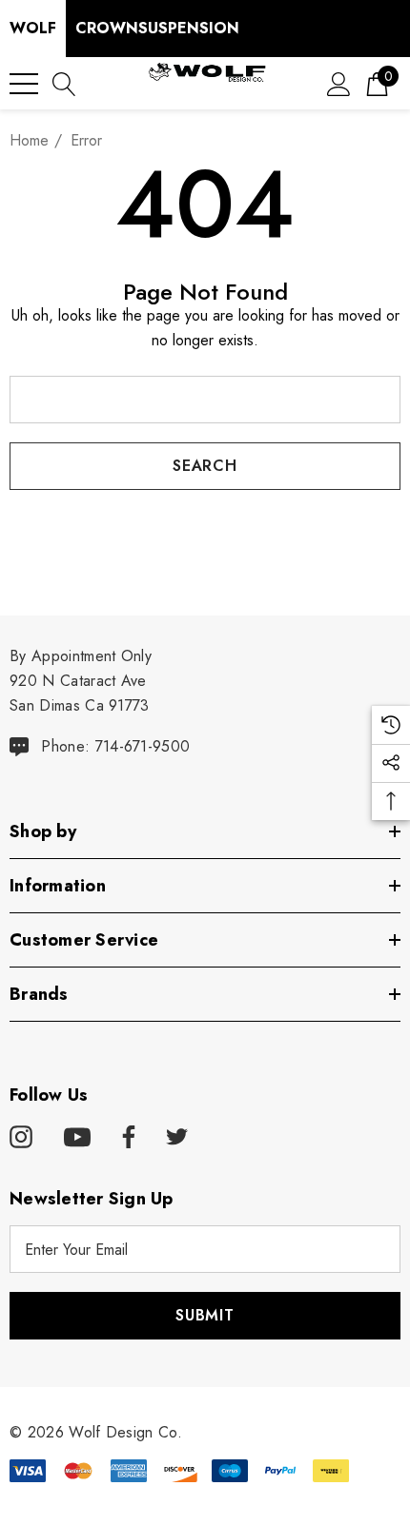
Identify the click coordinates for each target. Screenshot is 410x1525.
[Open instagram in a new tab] (21, 1137)
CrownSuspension (157, 28)
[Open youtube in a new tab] (77, 1137)
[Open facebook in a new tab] (125, 1137)
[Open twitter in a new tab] (177, 1137)
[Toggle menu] (24, 83)
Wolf (33, 28)
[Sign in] (339, 83)
